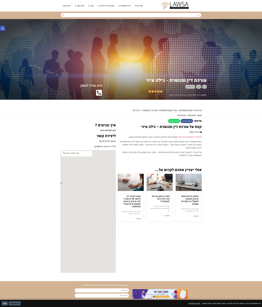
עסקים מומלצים (186, 110)
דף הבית (198, 110)
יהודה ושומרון (190, 86)
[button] (2, 28)
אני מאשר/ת (14, 303)
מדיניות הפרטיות (194, 303)
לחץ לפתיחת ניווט (108, 130)
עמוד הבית (139, 5)
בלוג (92, 5)
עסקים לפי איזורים (107, 5)
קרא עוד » (196, 216)
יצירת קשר (66, 5)
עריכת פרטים (181, 115)
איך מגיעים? (192, 115)
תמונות (199, 115)
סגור (4, 303)
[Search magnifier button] (62, 15)
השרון (198, 86)
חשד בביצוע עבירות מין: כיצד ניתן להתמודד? (161, 199)
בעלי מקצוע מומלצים (168, 110)
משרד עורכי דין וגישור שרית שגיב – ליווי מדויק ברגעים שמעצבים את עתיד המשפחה (131, 201)
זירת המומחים (126, 5)
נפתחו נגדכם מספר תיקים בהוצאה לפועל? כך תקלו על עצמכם (190, 200)
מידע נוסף (80, 5)
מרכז (204, 86)
